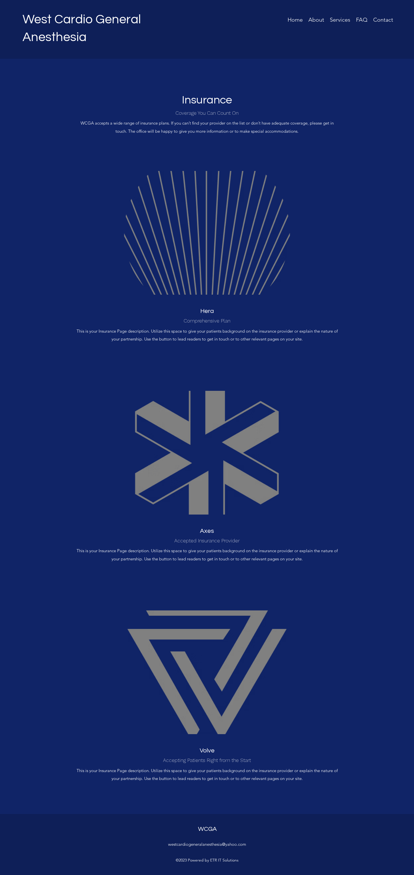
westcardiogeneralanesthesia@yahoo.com (207, 844)
